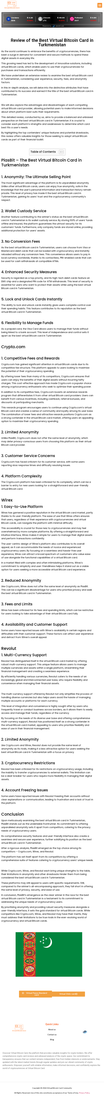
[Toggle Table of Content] (60, 152)
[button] (99, 5)
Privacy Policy (84, 1093)
